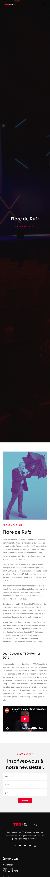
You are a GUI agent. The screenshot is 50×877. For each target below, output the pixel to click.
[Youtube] (25, 846)
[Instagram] (35, 846)
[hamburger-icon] (44, 4)
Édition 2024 (10, 871)
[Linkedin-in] (30, 846)
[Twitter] (20, 846)
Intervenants (8, 869)
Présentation (8, 865)
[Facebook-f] (15, 846)
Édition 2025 (10, 858)
